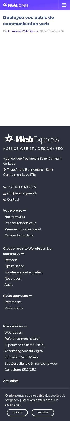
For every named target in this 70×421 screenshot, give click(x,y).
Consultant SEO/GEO (20, 370)
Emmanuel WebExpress (23, 31)
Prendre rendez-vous (19, 223)
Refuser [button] (17, 412)
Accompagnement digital (23, 351)
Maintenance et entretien (22, 272)
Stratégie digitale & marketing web (30, 363)
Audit (8, 285)
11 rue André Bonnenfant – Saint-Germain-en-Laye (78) (28, 172)
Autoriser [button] (43, 412)
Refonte (10, 260)
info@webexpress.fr (21, 193)
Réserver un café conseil (22, 229)
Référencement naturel (21, 338)
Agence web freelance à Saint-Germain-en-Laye (32, 161)
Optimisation (13, 266)
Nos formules (14, 217)
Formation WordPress (20, 357)
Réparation (12, 278)
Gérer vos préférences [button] (37, 400)
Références (12, 302)
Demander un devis (18, 235)
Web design (13, 332)
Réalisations (13, 308)
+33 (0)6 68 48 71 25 (21, 187)
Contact (12, 199)
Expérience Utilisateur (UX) (24, 345)
